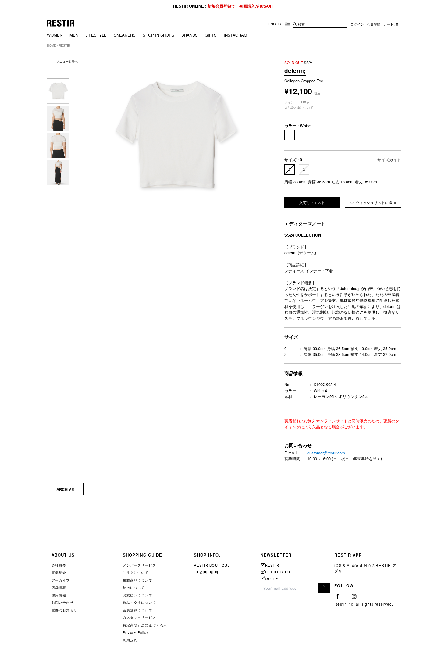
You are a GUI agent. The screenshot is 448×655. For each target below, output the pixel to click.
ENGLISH (276, 23)
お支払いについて (137, 594)
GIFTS (211, 35)
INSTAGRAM (235, 35)
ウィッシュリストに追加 (375, 202)
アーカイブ (61, 580)
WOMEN (54, 35)
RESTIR (272, 565)
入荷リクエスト (312, 202)
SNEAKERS (125, 35)
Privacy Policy (136, 632)
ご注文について (136, 572)
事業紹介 (59, 572)
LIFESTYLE (96, 35)
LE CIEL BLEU (206, 572)
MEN (73, 35)
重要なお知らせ (64, 609)
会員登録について (137, 609)
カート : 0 (390, 24)
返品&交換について (298, 107)
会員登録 (373, 24)
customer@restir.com (326, 453)
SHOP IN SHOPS (158, 35)
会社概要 (59, 565)
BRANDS (189, 35)
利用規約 (130, 639)
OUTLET (272, 578)
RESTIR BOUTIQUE (212, 565)
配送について (134, 587)
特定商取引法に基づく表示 (145, 624)
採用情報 (59, 594)
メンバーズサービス (139, 565)
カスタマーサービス (139, 617)
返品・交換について (139, 602)
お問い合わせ (63, 602)
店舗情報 (59, 587)
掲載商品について (137, 580)
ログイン (357, 24)
